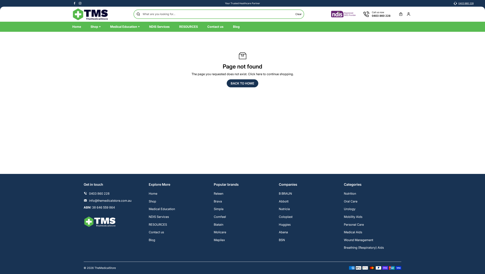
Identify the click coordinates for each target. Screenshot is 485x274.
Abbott (284, 201)
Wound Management (358, 240)
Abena (283, 232)
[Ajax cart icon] (400, 14)
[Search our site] (138, 14)
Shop (152, 201)
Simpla (218, 209)
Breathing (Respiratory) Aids (364, 247)
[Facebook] (74, 3)
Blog (152, 240)
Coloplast (286, 217)
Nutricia (284, 209)
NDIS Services (159, 217)
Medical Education (162, 209)
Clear (298, 14)
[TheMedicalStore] (90, 14)
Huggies (285, 224)
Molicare (220, 232)
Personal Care (354, 224)
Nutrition (350, 193)
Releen (218, 193)
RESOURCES (158, 224)
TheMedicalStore (105, 267)
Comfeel (220, 217)
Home (153, 193)
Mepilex (219, 240)
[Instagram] (80, 3)
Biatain (218, 224)
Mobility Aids (353, 217)
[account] (408, 14)
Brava (218, 201)
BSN (282, 240)
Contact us (156, 232)
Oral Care (350, 201)
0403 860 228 (466, 3)
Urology (349, 209)
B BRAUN (285, 193)
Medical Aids (353, 232)
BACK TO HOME (242, 83)
